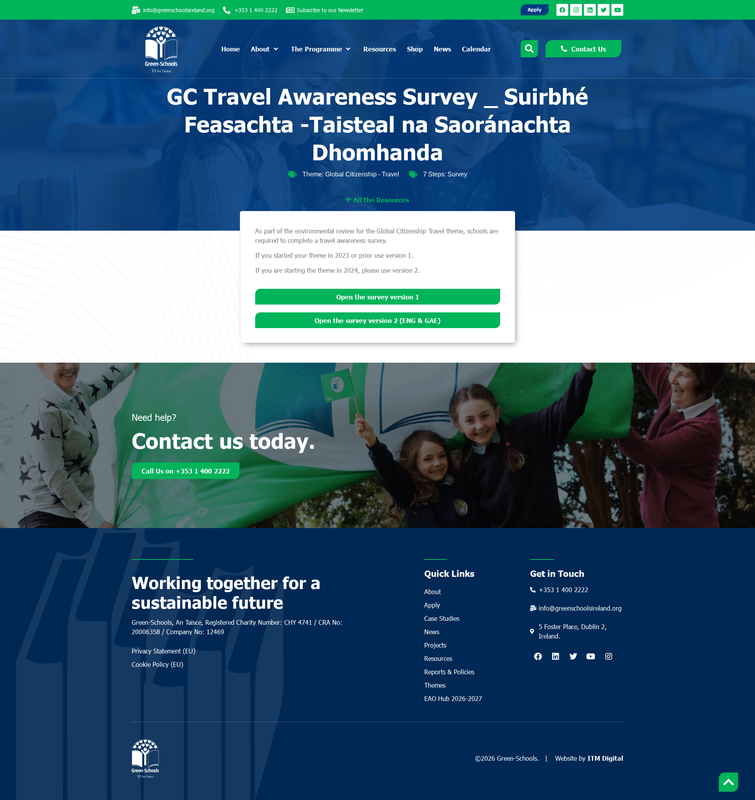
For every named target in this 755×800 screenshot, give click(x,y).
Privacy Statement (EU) (163, 651)
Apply (432, 605)
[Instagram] (576, 10)
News (431, 632)
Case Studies (441, 618)
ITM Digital (605, 758)
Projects (435, 645)
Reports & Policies (449, 672)
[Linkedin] (590, 10)
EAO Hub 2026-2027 (453, 698)
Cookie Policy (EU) (157, 664)
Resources (438, 658)
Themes (435, 685)
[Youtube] (617, 10)
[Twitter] (604, 10)
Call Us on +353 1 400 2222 (186, 471)
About (432, 591)
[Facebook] (562, 10)
